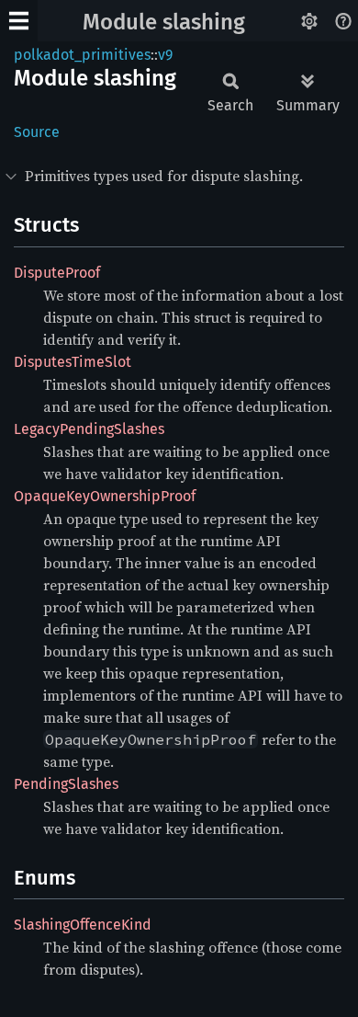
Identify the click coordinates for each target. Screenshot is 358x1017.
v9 (165, 54)
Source (37, 132)
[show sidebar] (19, 20)
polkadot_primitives (82, 54)
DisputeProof (57, 272)
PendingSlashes (66, 784)
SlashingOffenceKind (82, 924)
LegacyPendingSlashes (89, 429)
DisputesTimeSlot (72, 362)
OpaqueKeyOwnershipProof (105, 496)
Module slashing (164, 22)
